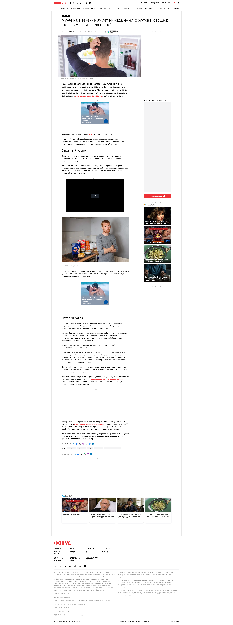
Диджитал (160, 8)
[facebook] (55, 566)
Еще (175, 8)
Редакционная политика (92, 558)
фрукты (81, 448)
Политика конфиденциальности (129, 621)
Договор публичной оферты (75, 559)
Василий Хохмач (68, 32)
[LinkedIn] (90, 3)
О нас (88, 552)
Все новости (63, 8)
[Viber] (83, 3)
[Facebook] (70, 3)
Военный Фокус (89, 8)
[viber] (75, 566)
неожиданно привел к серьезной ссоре (107, 379)
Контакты (146, 621)
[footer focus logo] (62, 543)
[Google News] (86, 3)
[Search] (177, 2)
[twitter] (60, 566)
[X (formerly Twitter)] (73, 3)
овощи (72, 448)
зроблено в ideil (174, 621)
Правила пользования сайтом (60, 559)
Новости (57, 549)
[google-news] (80, 566)
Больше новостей (158, 196)
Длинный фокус (58, 553)
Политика (102, 8)
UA (174, 3)
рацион (99, 448)
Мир (119, 8)
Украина (112, 8)
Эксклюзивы (75, 8)
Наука (126, 8)
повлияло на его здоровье (88, 96)
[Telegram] (77, 3)
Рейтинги (166, 3)
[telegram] (65, 566)
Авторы (73, 552)
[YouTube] (80, 3)
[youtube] (70, 566)
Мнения (144, 3)
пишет (90, 134)
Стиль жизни (137, 8)
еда (90, 448)
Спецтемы (155, 3)
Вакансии (106, 552)
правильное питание (113, 448)
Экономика (149, 8)
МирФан (65, 16)
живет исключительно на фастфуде (89, 424)
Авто (169, 8)
